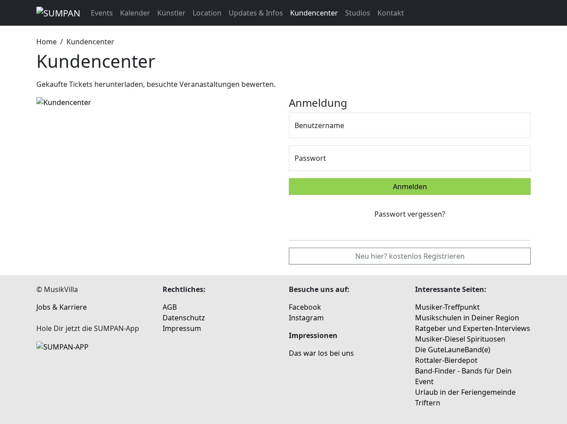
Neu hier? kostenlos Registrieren (410, 256)
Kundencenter (314, 13)
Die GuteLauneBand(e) (452, 349)
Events (102, 13)
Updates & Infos (256, 13)
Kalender (135, 13)
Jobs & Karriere (61, 307)
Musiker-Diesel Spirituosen (460, 339)
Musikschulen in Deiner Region (467, 318)
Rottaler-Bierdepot (446, 360)
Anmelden (410, 186)
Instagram (306, 318)
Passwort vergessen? (409, 214)
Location (207, 13)
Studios (357, 13)
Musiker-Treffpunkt (447, 307)
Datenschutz (184, 318)
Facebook (305, 307)
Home (46, 42)
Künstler (171, 13)
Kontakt (390, 13)
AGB (170, 307)
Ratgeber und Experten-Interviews (472, 328)
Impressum (182, 328)
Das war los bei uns (321, 353)
